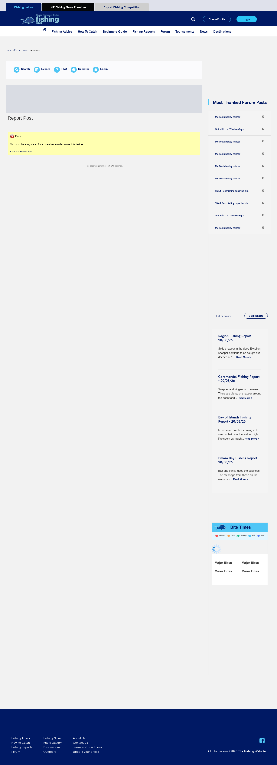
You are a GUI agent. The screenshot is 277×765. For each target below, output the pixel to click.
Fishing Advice (62, 31)
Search (25, 68)
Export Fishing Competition (121, 7)
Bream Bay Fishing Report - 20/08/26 (238, 460)
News (204, 31)
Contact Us (80, 742)
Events (45, 68)
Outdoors (49, 751)
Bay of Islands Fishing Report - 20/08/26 (234, 419)
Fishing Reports (143, 31)
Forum (165, 31)
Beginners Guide (115, 31)
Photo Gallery (52, 742)
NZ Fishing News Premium (68, 7)
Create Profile (217, 19)
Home (9, 50)
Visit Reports (256, 315)
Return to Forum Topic (21, 151)
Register (83, 68)
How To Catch (87, 31)
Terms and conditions (87, 747)
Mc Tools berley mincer (227, 117)
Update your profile (86, 751)
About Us (79, 738)
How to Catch (20, 742)
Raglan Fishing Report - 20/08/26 (235, 338)
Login (246, 19)
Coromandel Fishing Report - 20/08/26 (238, 378)
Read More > (243, 357)
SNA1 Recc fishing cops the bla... (232, 191)
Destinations (222, 31)
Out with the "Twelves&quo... (231, 129)
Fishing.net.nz (23, 7)
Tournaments (184, 31)
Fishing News (52, 738)
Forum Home (21, 50)
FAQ (64, 68)
